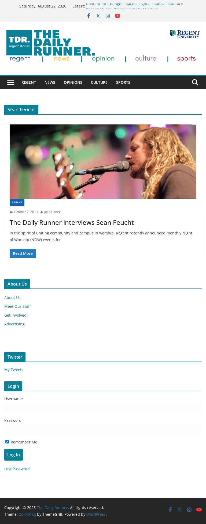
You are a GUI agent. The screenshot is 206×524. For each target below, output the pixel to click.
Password (12, 420)
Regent (28, 82)
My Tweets (13, 369)
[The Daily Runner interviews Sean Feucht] (103, 161)
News (50, 82)
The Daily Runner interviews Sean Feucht (72, 222)
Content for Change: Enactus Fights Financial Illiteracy (134, 6)
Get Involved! (16, 315)
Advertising (14, 323)
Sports (123, 82)
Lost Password (17, 468)
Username (13, 398)
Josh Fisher (52, 212)
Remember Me (23, 442)
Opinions (73, 82)
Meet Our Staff (17, 306)
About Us (12, 297)
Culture (99, 82)
